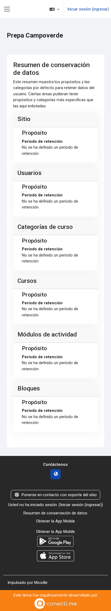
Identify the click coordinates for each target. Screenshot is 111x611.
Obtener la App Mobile (55, 521)
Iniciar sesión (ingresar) (88, 9)
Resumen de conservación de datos (55, 513)
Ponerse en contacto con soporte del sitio (59, 494)
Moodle (40, 582)
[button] (54, 9)
